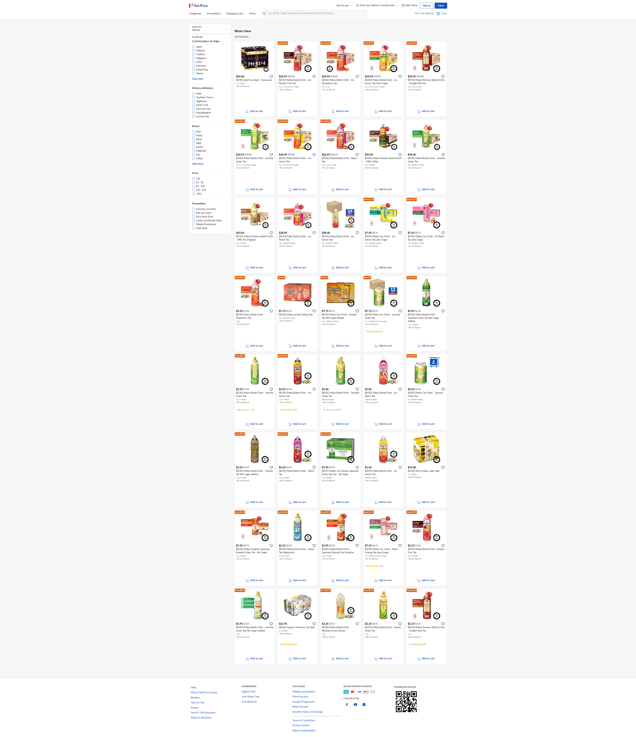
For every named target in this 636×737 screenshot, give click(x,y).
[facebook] (347, 706)
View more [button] (197, 79)
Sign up (426, 5)
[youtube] (355, 706)
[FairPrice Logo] (198, 5)
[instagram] (364, 706)
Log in (441, 5)
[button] (432, 13)
